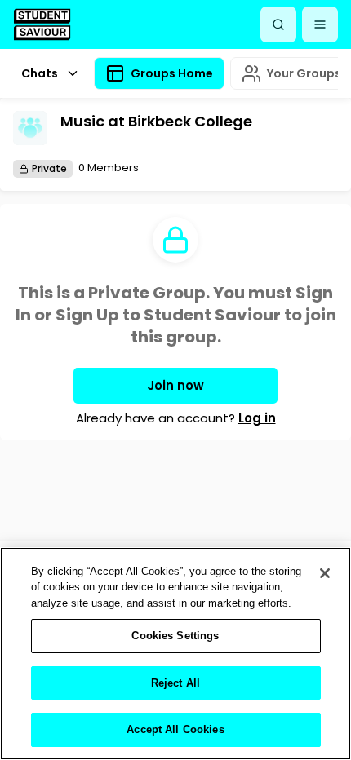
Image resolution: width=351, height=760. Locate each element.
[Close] (325, 573)
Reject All (175, 683)
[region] (175, 653)
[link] (42, 24)
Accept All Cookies (175, 729)
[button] (320, 24)
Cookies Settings (175, 636)
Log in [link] (257, 417)
